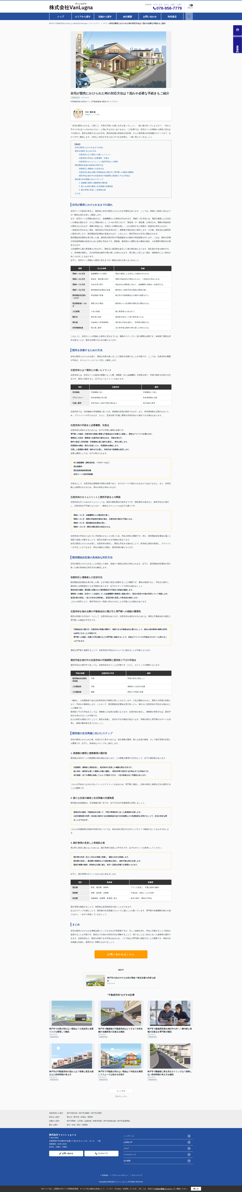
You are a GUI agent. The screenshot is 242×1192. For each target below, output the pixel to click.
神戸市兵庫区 (96, 1113)
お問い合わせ (150, 16)
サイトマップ (137, 1175)
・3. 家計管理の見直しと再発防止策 (91, 190)
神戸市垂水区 (72, 1113)
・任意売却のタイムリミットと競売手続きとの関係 (97, 162)
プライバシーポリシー (120, 1175)
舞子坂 (77, 1117)
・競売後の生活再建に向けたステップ (88, 179)
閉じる (196, 1189)
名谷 (73, 1125)
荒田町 (90, 1117)
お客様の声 (128, 1142)
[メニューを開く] (189, 16)
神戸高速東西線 (123, 1121)
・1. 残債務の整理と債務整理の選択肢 (92, 183)
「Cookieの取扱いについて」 (163, 1189)
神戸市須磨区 (84, 1113)
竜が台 (70, 1117)
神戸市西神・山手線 (75, 1121)
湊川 (68, 1125)
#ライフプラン (112, 102)
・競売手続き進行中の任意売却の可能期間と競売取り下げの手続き (103, 176)
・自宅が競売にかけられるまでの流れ (88, 147)
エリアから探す (83, 16)
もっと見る (121, 1091)
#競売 (104, 102)
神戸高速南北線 (109, 1121)
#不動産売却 (75, 102)
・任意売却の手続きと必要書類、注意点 (93, 158)
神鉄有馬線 (97, 1121)
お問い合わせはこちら (121, 954)
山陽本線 (88, 1121)
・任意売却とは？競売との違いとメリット (94, 155)
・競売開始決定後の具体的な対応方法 (88, 165)
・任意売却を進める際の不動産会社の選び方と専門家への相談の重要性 (105, 172)
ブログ (126, 1148)
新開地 (85, 1125)
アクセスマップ (130, 1155)
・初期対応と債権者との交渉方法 (90, 169)
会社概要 (127, 16)
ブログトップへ (121, 1096)
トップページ (129, 1136)
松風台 (83, 1117)
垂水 (79, 1125)
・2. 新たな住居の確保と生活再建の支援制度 (95, 186)
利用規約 (105, 1175)
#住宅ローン (86, 102)
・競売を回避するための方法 (84, 151)
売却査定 (172, 16)
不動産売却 (75, 98)
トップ (60, 16)
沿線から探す (105, 16)
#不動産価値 (96, 102)
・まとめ (76, 193)
